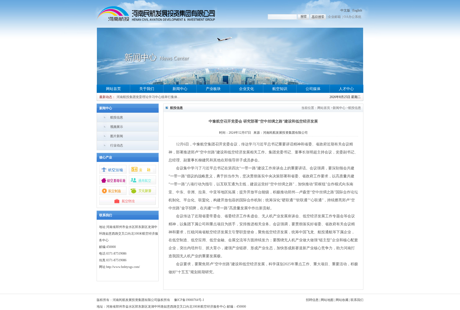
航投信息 (116, 117)
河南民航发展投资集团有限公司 (285, 132)
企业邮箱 (334, 17)
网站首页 (113, 89)
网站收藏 (342, 300)
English (357, 10)
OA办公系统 (352, 17)
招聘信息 (312, 300)
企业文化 (246, 89)
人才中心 (346, 89)
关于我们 (146, 89)
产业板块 (213, 89)
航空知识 (279, 89)
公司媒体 (313, 89)
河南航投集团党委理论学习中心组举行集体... (148, 97)
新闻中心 (179, 89)
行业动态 (116, 145)
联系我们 (357, 300)
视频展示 (116, 127)
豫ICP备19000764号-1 (189, 300)
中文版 (345, 10)
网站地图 (327, 300)
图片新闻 (116, 136)
